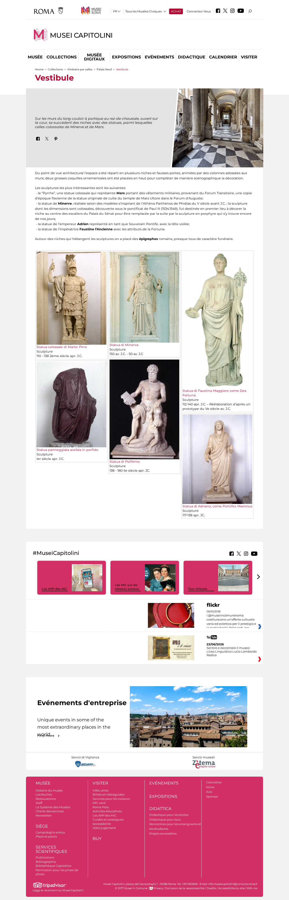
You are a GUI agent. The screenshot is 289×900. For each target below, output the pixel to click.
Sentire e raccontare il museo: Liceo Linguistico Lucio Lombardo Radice (232, 651)
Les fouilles (44, 794)
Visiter (249, 57)
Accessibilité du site (231, 888)
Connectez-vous (199, 11)
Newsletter (44, 815)
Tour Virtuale (197, 589)
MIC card (99, 803)
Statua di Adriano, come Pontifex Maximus (217, 506)
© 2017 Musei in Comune (131, 888)
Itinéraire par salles (79, 69)
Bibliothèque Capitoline (53, 866)
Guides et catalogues (108, 819)
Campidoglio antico (50, 832)
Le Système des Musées (53, 807)
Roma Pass (101, 807)
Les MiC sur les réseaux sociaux (127, 587)
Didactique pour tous (165, 819)
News (210, 787)
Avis (209, 792)
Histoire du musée (49, 790)
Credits (211, 888)
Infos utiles (100, 790)
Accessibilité (102, 824)
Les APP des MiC (54, 589)
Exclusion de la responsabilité (184, 888)
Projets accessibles (163, 833)
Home (39, 69)
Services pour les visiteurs (111, 799)
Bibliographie (46, 861)
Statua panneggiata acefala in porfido (67, 450)
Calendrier (223, 57)
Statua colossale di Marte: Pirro (62, 347)
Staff (39, 803)
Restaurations (46, 799)
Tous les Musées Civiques (143, 11)
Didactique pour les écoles (168, 815)
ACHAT (176, 11)
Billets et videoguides (108, 794)
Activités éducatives (107, 811)
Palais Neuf (104, 69)
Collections (62, 57)
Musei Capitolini (81, 35)
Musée (35, 57)
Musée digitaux (94, 57)
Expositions (126, 57)
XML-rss (252, 888)
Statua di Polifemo (125, 461)
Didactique (191, 57)
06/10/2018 (231, 620)
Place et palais (46, 836)
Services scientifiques (51, 849)
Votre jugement (104, 828)
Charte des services (50, 811)
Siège (42, 826)
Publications (45, 857)
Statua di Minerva (124, 345)
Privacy (158, 888)
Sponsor (212, 796)
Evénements (159, 57)
